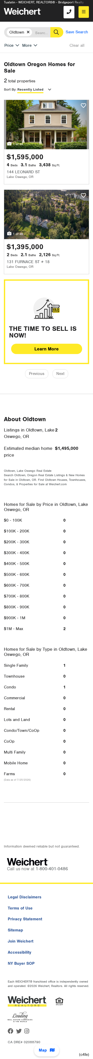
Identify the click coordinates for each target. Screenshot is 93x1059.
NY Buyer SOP (21, 963)
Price (8, 45)
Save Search (77, 32)
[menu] (83, 12)
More (27, 45)
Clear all (76, 45)
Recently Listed (30, 89)
